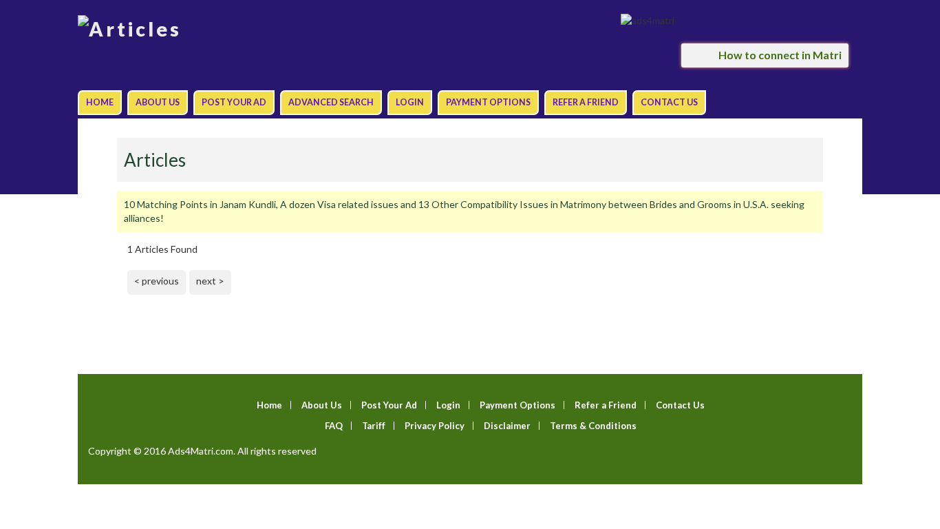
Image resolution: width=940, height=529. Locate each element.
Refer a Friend (586, 102)
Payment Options (488, 102)
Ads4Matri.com (200, 451)
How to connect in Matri (780, 54)
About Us (158, 102)
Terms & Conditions (593, 425)
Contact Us (669, 102)
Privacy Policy (434, 425)
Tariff (373, 425)
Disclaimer (507, 425)
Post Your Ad (234, 102)
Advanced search (331, 102)
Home (100, 102)
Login (410, 102)
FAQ (334, 425)
